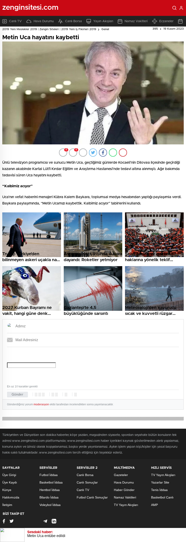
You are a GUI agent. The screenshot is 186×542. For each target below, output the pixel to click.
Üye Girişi (9, 475)
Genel (105, 29)
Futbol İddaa (48, 475)
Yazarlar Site (160, 482)
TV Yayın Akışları (126, 505)
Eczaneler (166, 21)
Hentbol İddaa (49, 490)
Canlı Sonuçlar (87, 482)
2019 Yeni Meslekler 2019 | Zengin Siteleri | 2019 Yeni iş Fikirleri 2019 (49, 29)
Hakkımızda (10, 497)
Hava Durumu (44, 21)
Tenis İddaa (159, 490)
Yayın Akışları (103, 21)
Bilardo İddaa (49, 497)
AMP (154, 505)
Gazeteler (121, 475)
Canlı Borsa (73, 21)
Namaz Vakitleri (136, 21)
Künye (6, 490)
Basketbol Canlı (162, 497)
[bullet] (56, 394)
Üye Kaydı (9, 482)
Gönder (17, 394)
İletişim (7, 505)
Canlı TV (15, 21)
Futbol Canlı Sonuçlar (92, 497)
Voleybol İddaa (50, 505)
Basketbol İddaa (51, 482)
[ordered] (52, 394)
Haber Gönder (124, 490)
